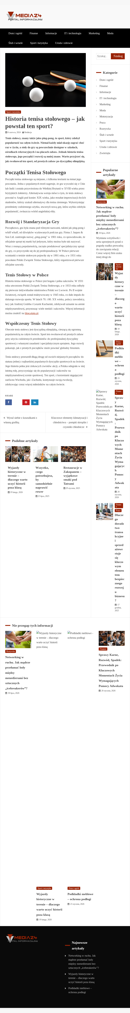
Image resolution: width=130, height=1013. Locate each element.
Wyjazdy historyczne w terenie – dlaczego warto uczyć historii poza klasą (119, 298)
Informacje (51, 33)
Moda (110, 33)
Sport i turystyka (39, 43)
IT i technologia (72, 33)
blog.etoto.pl (31, 313)
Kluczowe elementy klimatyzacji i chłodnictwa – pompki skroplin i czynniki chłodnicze (69, 422)
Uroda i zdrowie (64, 43)
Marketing (94, 33)
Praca (102, 122)
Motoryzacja (106, 116)
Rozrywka (105, 128)
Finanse (34, 33)
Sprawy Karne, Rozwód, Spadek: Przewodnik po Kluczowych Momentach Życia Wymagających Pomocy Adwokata (111, 670)
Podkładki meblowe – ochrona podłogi (119, 361)
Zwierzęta (105, 153)
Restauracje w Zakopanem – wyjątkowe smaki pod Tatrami (72, 475)
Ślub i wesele (15, 43)
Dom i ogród (15, 33)
